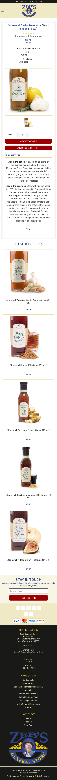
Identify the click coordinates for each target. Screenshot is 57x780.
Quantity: (8, 134)
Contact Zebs (28, 680)
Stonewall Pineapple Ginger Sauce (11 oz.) (28, 430)
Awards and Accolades (29, 694)
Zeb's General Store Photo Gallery (28, 687)
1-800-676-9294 (28, 668)
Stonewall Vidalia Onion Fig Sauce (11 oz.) (28, 560)
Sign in (28, 718)
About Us (28, 690)
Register (28, 722)
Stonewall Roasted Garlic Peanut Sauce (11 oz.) (28, 301)
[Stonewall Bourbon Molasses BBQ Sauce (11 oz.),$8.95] (28, 468)
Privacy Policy (28, 683)
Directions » (28, 645)
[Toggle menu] (2, 10)
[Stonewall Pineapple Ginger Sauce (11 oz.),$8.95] (28, 403)
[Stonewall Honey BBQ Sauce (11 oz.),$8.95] (28, 338)
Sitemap (28, 707)
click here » (28, 661)
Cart (54, 10)
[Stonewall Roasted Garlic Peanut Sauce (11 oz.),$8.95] (28, 273)
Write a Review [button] (36, 36)
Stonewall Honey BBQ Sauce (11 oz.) (28, 365)
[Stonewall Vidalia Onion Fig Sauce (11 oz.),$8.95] (28, 533)
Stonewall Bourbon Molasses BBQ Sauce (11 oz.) (28, 496)
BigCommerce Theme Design (19, 776)
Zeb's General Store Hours (28, 704)
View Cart (28, 725)
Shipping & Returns (28, 701)
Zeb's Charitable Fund (28, 697)
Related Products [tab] (28, 244)
